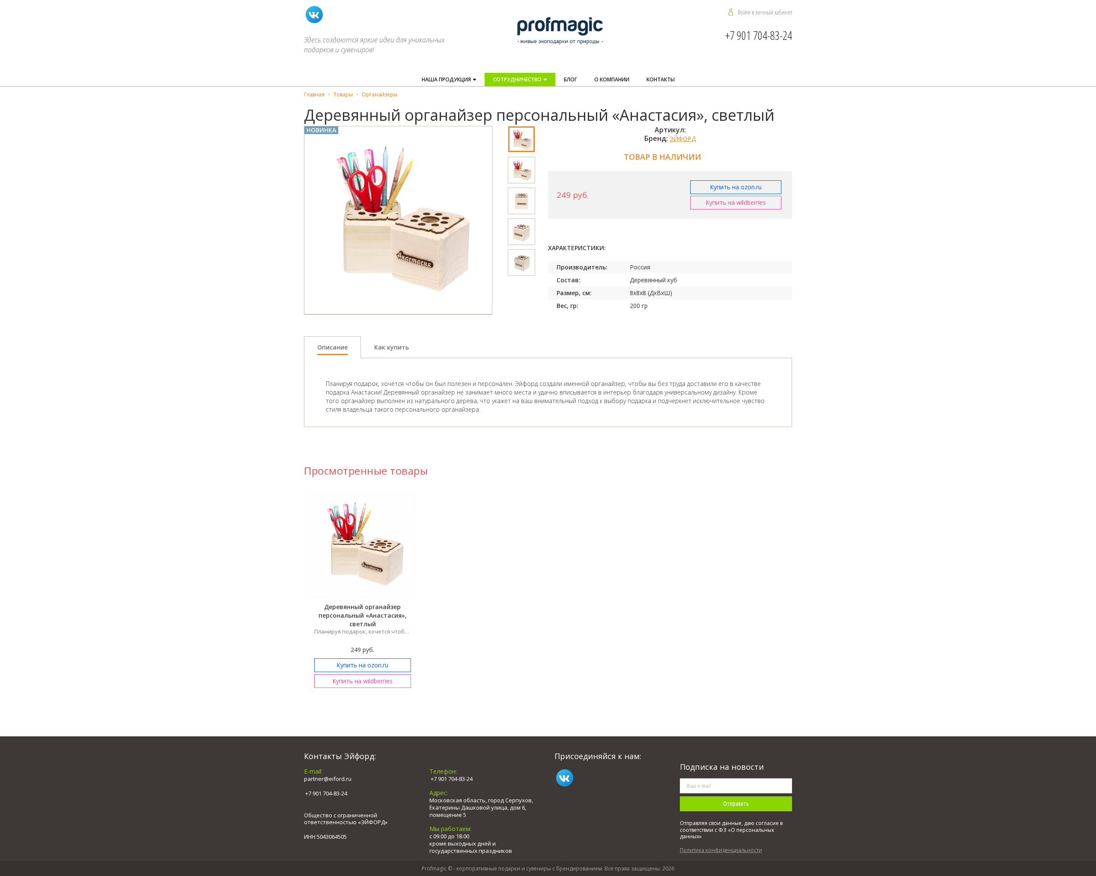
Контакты (660, 79)
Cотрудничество (518, 79)
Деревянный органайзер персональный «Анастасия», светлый (363, 615)
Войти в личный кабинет (765, 12)
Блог (570, 79)
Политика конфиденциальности (721, 850)
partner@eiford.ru (327, 779)
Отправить (736, 803)
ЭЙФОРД (683, 139)
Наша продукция (447, 79)
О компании (611, 79)
